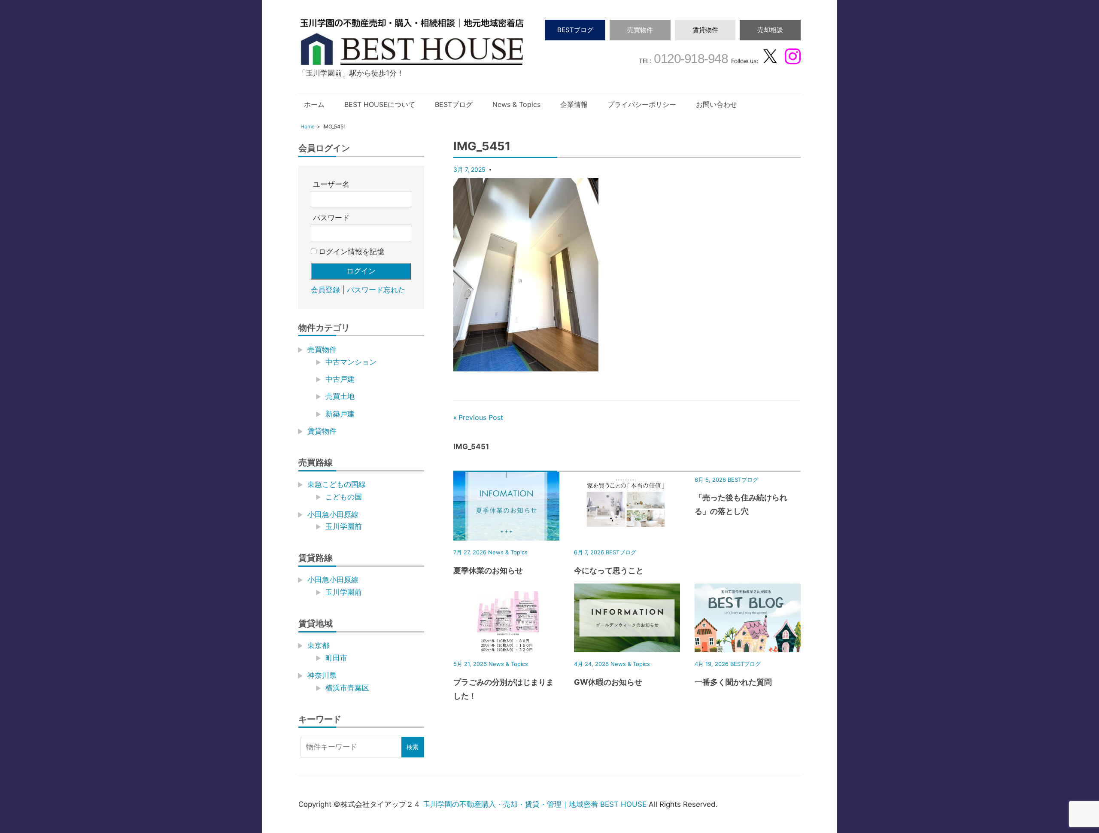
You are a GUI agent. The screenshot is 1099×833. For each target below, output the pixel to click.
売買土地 (340, 396)
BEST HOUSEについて (379, 104)
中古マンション (350, 362)
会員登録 (325, 290)
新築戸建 (340, 414)
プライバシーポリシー (641, 104)
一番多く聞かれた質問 (733, 682)
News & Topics (516, 104)
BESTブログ (575, 30)
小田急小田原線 (332, 514)
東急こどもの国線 (336, 484)
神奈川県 (322, 675)
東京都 (318, 645)
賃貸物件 (705, 30)
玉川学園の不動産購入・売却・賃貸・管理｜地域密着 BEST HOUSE (535, 804)
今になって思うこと (609, 570)
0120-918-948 (689, 59)
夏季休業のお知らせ (488, 570)
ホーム (314, 104)
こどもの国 (343, 497)
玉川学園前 (343, 526)
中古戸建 (340, 379)
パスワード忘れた (376, 290)
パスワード (331, 217)
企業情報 (574, 104)
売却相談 (770, 30)
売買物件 (640, 30)
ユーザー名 (331, 184)
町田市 (336, 658)
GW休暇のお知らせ (608, 682)
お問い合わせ (716, 104)
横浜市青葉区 (347, 688)
